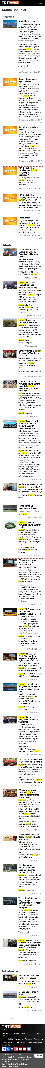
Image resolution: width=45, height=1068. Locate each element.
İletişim (10, 1039)
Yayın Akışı (15, 1033)
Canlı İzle (5, 1036)
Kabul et (39, 1056)
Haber (23, 1033)
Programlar (6, 1033)
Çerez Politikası (7, 1045)
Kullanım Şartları (8, 1043)
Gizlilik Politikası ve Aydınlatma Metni (28, 1043)
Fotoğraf (30, 1033)
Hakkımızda (19, 1039)
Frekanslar (28, 1039)
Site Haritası (38, 1039)
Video (37, 1033)
